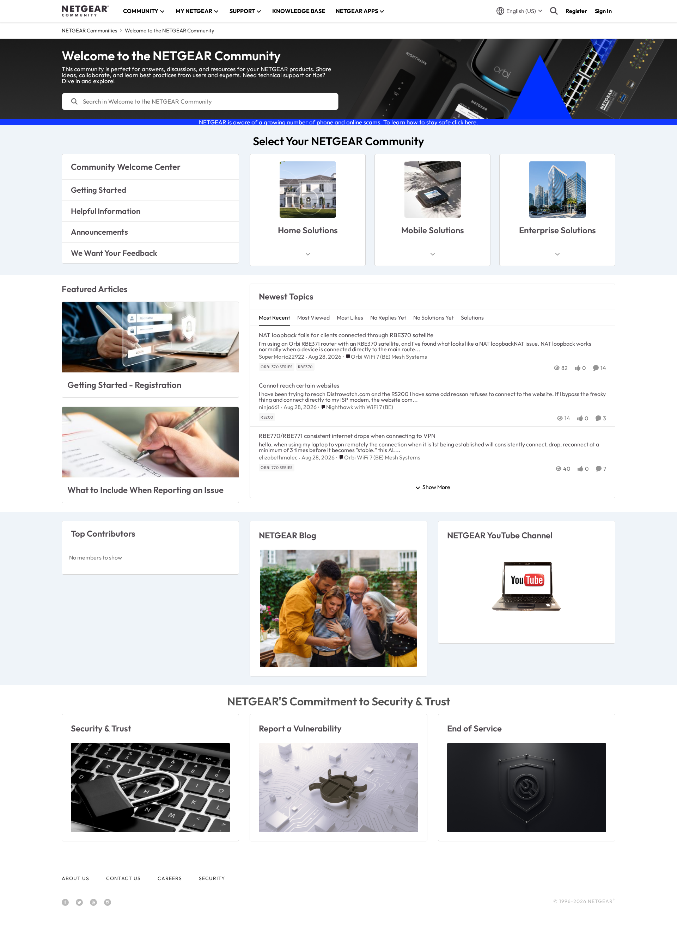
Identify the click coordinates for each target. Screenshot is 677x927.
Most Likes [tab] (350, 317)
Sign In (603, 10)
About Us (75, 878)
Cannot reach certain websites (299, 385)
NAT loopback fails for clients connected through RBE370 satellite (346, 335)
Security (212, 878)
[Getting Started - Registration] (150, 337)
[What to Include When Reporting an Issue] (150, 442)
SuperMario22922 (281, 356)
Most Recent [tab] (274, 317)
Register (576, 10)
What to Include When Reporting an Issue (145, 489)
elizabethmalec (278, 457)
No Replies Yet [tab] (388, 317)
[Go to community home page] (85, 11)
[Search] (554, 11)
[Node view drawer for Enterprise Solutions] (557, 254)
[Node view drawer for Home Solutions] (308, 254)
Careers (170, 878)
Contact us (123, 878)
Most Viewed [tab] (313, 317)
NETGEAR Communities (89, 30)
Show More (436, 487)
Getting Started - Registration (124, 384)
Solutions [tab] (472, 317)
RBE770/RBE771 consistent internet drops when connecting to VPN (347, 435)
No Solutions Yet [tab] (433, 317)
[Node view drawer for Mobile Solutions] (432, 254)
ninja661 (269, 407)
